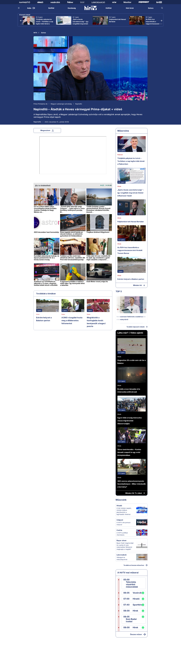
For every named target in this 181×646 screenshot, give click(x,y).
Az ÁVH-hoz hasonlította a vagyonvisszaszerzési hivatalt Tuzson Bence (154, 22)
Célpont (120, 520)
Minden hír (137, 285)
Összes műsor (136, 634)
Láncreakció (122, 555)
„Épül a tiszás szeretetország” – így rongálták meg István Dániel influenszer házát (80, 23)
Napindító (78, 104)
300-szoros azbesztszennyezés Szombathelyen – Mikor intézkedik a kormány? (131, 484)
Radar (63, 314)
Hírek (37, 314)
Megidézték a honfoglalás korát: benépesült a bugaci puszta (96, 321)
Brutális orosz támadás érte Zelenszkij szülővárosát (128, 390)
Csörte (119, 530)
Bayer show (121, 540)
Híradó (119, 506)
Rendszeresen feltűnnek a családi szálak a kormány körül (131, 318)
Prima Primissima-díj (40, 104)
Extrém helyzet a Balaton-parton (44, 319)
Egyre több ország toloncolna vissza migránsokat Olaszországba (129, 421)
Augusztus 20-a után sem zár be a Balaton (131, 361)
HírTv (35, 33)
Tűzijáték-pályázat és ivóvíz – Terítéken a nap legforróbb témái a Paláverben (44, 22)
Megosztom (45, 130)
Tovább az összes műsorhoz (133, 565)
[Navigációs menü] (19, 8)
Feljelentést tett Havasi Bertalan (117, 20)
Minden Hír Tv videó (133, 493)
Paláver (120, 155)
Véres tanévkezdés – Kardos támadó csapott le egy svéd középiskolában (129, 452)
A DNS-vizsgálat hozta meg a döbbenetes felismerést (71, 320)
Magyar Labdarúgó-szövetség (61, 104)
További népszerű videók (136, 327)
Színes (43, 33)
